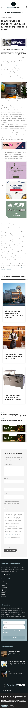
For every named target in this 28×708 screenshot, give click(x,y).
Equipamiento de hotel (6, 17)
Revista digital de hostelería (13, 13)
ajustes (14, 703)
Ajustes (11, 705)
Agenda (3, 589)
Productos (3, 582)
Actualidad (4, 583)
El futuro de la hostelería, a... (16, 671)
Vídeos (3, 598)
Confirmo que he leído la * (13, 631)
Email (5, 486)
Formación (3, 596)
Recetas (3, 594)
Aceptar (4, 705)
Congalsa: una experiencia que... (17, 661)
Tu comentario (8, 464)
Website (6, 494)
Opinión (3, 592)
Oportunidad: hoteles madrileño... (14, 652)
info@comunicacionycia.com (10, 534)
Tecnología (4, 587)
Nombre (6, 478)
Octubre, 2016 (3, 34)
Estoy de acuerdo (9, 509)
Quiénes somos (7, 690)
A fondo (3, 585)
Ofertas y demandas (6, 591)
